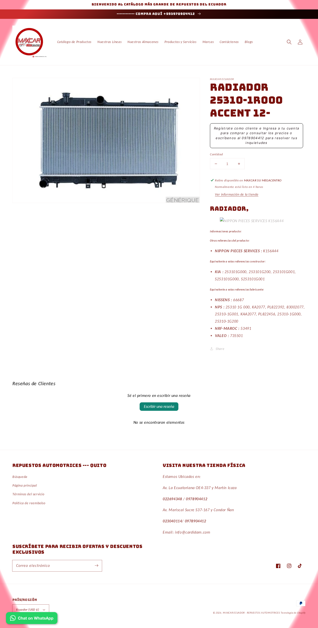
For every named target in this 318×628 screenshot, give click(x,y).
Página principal (24, 485)
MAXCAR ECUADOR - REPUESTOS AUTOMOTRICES (252, 612)
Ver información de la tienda (236, 194)
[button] (289, 42)
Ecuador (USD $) (27, 609)
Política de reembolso (28, 503)
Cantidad (216, 154)
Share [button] (220, 349)
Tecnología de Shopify (293, 612)
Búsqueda (19, 477)
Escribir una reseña (159, 406)
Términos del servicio (28, 494)
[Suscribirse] (96, 565)
